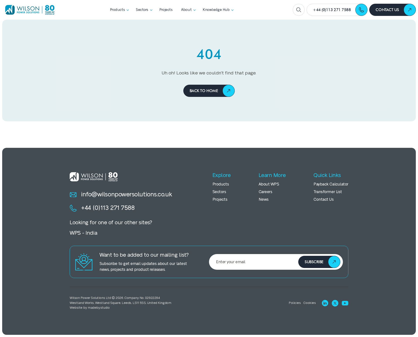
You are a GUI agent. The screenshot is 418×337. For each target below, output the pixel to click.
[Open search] (299, 10)
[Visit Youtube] (345, 303)
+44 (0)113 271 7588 (108, 208)
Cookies (309, 303)
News (264, 199)
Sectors (219, 192)
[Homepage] (28, 9)
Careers (265, 192)
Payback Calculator (331, 184)
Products (220, 184)
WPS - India (83, 233)
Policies (295, 303)
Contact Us (324, 199)
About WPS (269, 184)
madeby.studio (99, 307)
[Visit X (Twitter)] (335, 303)
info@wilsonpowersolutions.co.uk (126, 194)
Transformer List (328, 192)
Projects (219, 199)
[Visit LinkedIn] (325, 303)
